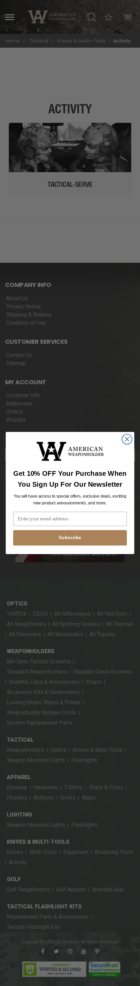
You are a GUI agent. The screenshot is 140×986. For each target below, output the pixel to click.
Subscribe (70, 537)
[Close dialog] (127, 439)
